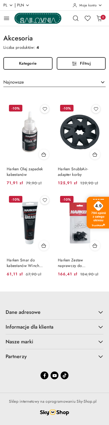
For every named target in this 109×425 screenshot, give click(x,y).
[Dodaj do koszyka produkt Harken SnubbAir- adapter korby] (95, 154)
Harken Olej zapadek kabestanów (25, 171)
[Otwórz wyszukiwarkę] (76, 18)
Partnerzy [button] (16, 356)
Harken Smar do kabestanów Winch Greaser (23, 262)
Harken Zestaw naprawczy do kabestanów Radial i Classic (75, 262)
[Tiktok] (64, 375)
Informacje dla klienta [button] (29, 327)
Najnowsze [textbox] (13, 82)
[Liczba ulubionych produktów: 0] (87, 18)
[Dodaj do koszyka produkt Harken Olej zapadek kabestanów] (44, 154)
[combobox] (54, 82)
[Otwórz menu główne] (6, 18)
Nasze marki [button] (19, 341)
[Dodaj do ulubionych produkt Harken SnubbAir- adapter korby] (96, 109)
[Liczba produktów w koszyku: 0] (99, 18)
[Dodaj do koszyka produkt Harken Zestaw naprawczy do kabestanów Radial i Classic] (95, 246)
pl (5, 5)
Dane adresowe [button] (23, 312)
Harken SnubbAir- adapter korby (73, 171)
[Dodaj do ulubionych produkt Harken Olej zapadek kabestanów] (45, 109)
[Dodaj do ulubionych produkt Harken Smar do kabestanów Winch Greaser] (45, 200)
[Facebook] (44, 375)
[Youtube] (54, 375)
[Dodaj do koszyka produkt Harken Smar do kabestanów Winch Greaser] (44, 246)
